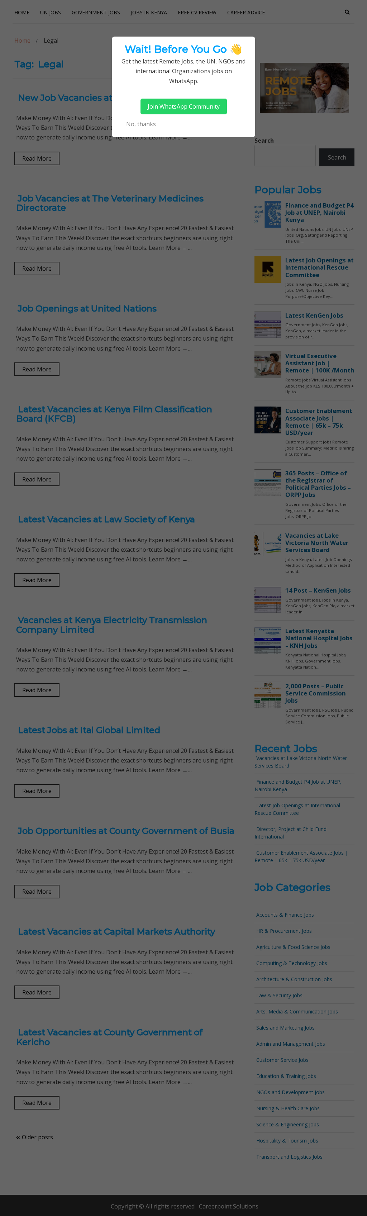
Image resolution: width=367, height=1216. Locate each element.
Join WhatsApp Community (184, 106)
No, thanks (141, 124)
